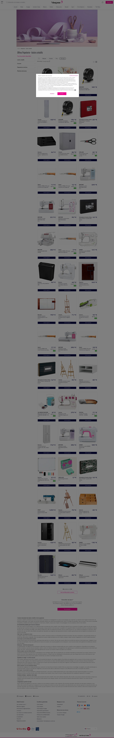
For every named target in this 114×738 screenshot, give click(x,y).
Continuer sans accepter (73, 75)
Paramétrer (52, 93)
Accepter (62, 93)
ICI (75, 90)
